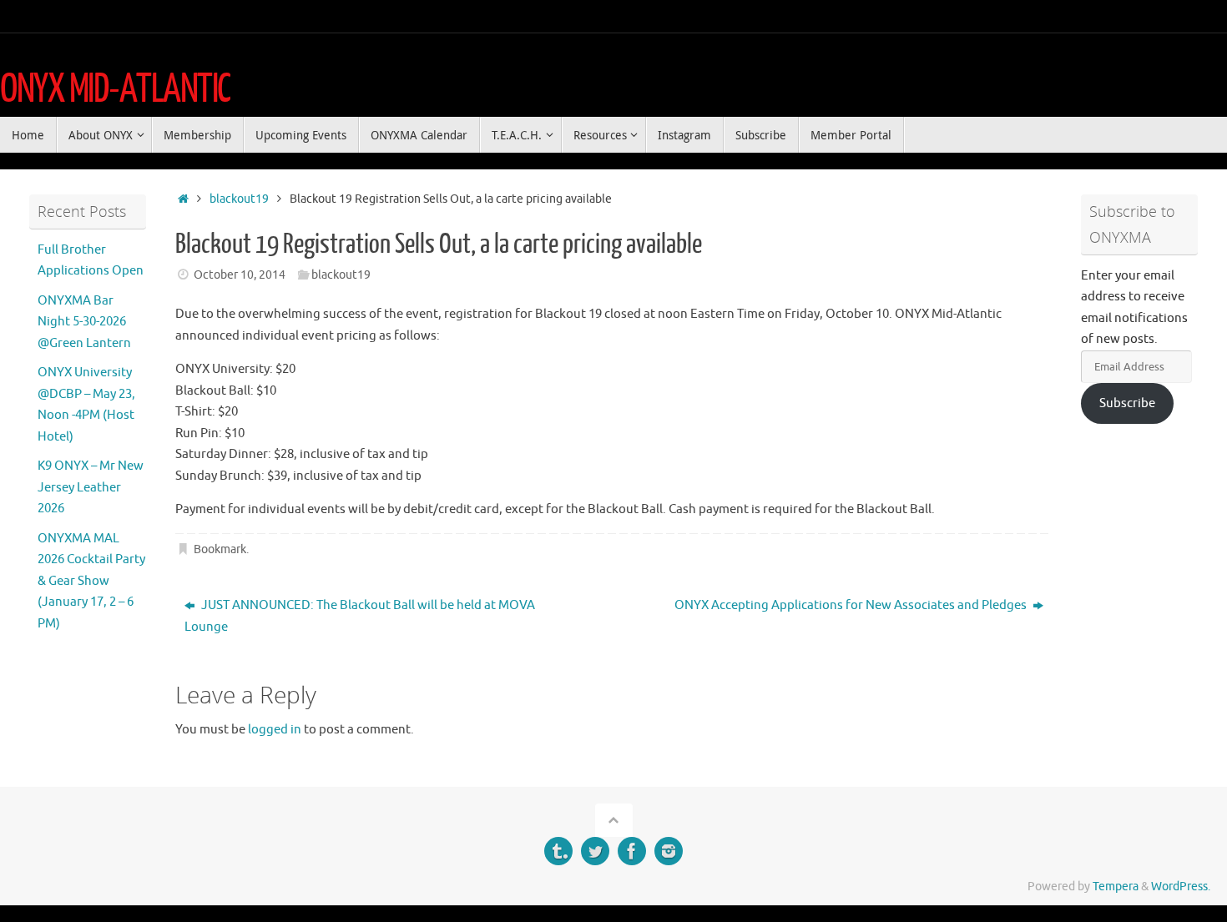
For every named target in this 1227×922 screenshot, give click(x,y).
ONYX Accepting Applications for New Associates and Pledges (851, 605)
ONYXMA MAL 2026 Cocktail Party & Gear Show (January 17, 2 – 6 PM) (91, 581)
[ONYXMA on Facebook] (632, 851)
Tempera (1116, 886)
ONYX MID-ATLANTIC (115, 89)
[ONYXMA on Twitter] (595, 851)
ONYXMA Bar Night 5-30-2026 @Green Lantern (84, 322)
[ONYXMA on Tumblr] (558, 851)
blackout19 (239, 199)
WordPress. (1180, 886)
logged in (274, 730)
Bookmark (220, 549)
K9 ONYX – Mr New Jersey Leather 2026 (91, 487)
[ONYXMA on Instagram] (668, 851)
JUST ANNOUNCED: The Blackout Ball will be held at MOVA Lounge (359, 616)
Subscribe (1127, 403)
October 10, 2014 (239, 275)
